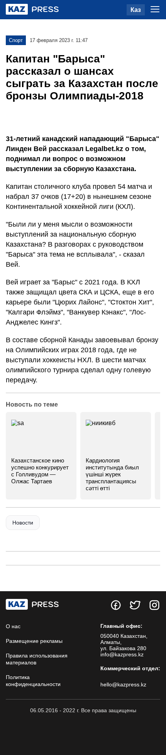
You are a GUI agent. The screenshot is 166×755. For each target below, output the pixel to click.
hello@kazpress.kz (123, 684)
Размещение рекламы (34, 641)
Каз (135, 10)
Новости (22, 523)
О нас (13, 626)
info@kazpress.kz (122, 654)
